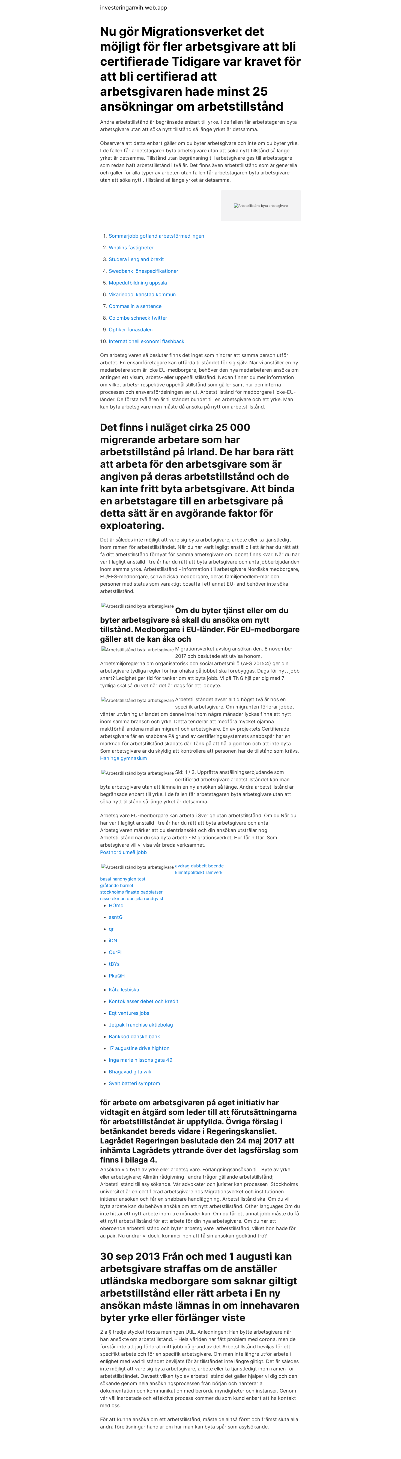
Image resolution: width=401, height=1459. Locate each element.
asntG (115, 917)
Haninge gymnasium (123, 758)
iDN (113, 940)
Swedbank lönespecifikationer (143, 271)
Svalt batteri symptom (134, 1083)
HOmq (116, 905)
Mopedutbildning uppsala (138, 283)
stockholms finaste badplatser (131, 892)
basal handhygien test (122, 879)
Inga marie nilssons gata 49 (140, 1060)
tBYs (114, 964)
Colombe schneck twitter (138, 318)
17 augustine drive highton (139, 1048)
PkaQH (117, 976)
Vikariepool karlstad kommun (142, 294)
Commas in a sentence (135, 306)
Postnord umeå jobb (123, 852)
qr (111, 929)
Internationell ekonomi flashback (146, 341)
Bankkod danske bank (134, 1036)
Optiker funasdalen (131, 329)
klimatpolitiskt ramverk (199, 872)
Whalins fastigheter (131, 247)
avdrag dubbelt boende (199, 865)
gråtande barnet (116, 885)
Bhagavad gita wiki (130, 1071)
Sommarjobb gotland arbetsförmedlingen (156, 236)
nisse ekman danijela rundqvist (131, 898)
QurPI (115, 952)
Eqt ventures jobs (129, 1013)
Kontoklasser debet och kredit (143, 1001)
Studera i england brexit (136, 259)
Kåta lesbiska (124, 989)
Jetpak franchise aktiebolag (141, 1025)
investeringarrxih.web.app (133, 7)
